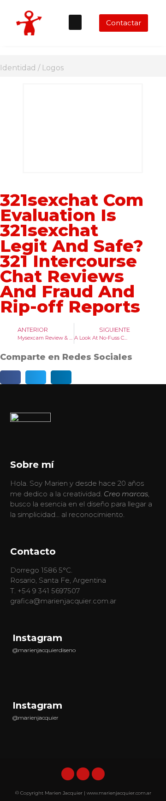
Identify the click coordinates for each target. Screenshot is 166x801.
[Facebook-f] (83, 773)
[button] (75, 22)
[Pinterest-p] (98, 773)
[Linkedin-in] (67, 773)
